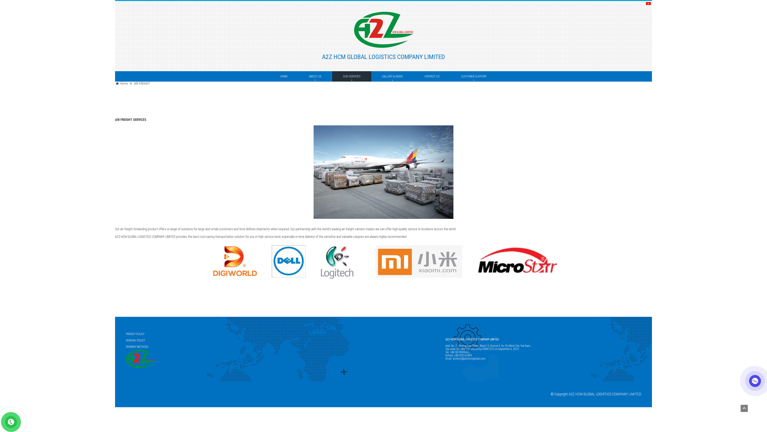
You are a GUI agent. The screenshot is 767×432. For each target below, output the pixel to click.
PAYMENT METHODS (137, 346)
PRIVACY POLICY (135, 334)
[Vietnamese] (648, 4)
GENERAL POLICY (135, 340)
